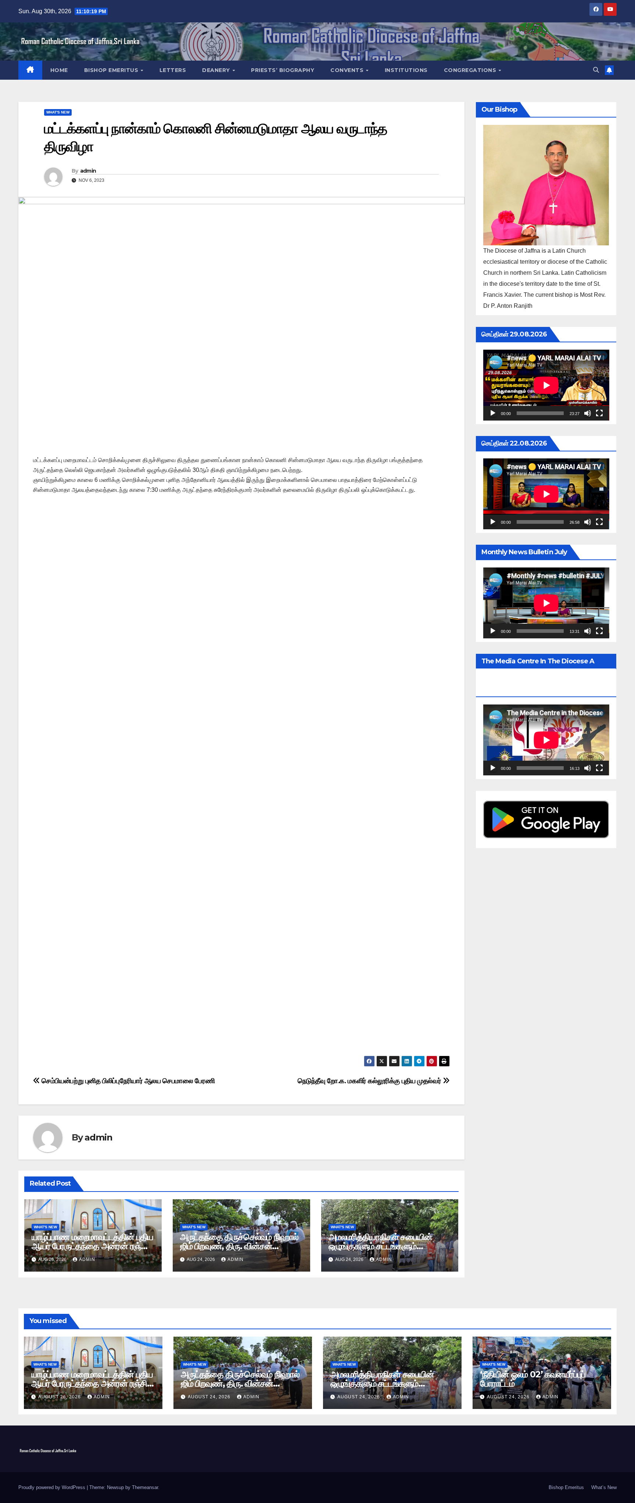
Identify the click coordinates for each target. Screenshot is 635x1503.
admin (88, 170)
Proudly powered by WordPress (52, 1487)
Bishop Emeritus (112, 70)
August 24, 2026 (210, 1396)
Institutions (406, 70)
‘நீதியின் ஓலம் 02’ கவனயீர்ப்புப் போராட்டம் (532, 1379)
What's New (57, 112)
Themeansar (145, 1487)
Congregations (471, 70)
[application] (546, 385)
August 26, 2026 (60, 1396)
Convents (347, 70)
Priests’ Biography (282, 70)
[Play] (492, 413)
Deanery (217, 70)
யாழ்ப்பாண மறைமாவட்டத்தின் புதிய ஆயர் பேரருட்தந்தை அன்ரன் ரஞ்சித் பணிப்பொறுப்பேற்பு (92, 1246)
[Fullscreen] (599, 413)
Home (59, 70)
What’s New (604, 1487)
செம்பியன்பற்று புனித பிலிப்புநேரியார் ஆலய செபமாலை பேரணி (127, 1081)
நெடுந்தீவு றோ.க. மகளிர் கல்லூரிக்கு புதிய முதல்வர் (370, 1081)
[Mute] (587, 413)
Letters (172, 70)
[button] (596, 70)
